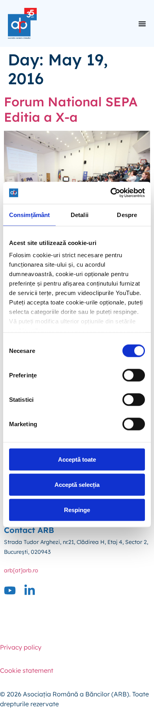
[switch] (133, 375)
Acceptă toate (77, 459)
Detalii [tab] (79, 214)
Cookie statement (26, 670)
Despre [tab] (127, 214)
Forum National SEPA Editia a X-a (70, 109)
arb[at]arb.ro (21, 570)
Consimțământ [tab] (29, 214)
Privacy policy (20, 647)
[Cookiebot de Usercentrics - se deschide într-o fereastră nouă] (111, 193)
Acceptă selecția (77, 484)
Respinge (77, 509)
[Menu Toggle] (142, 24)
